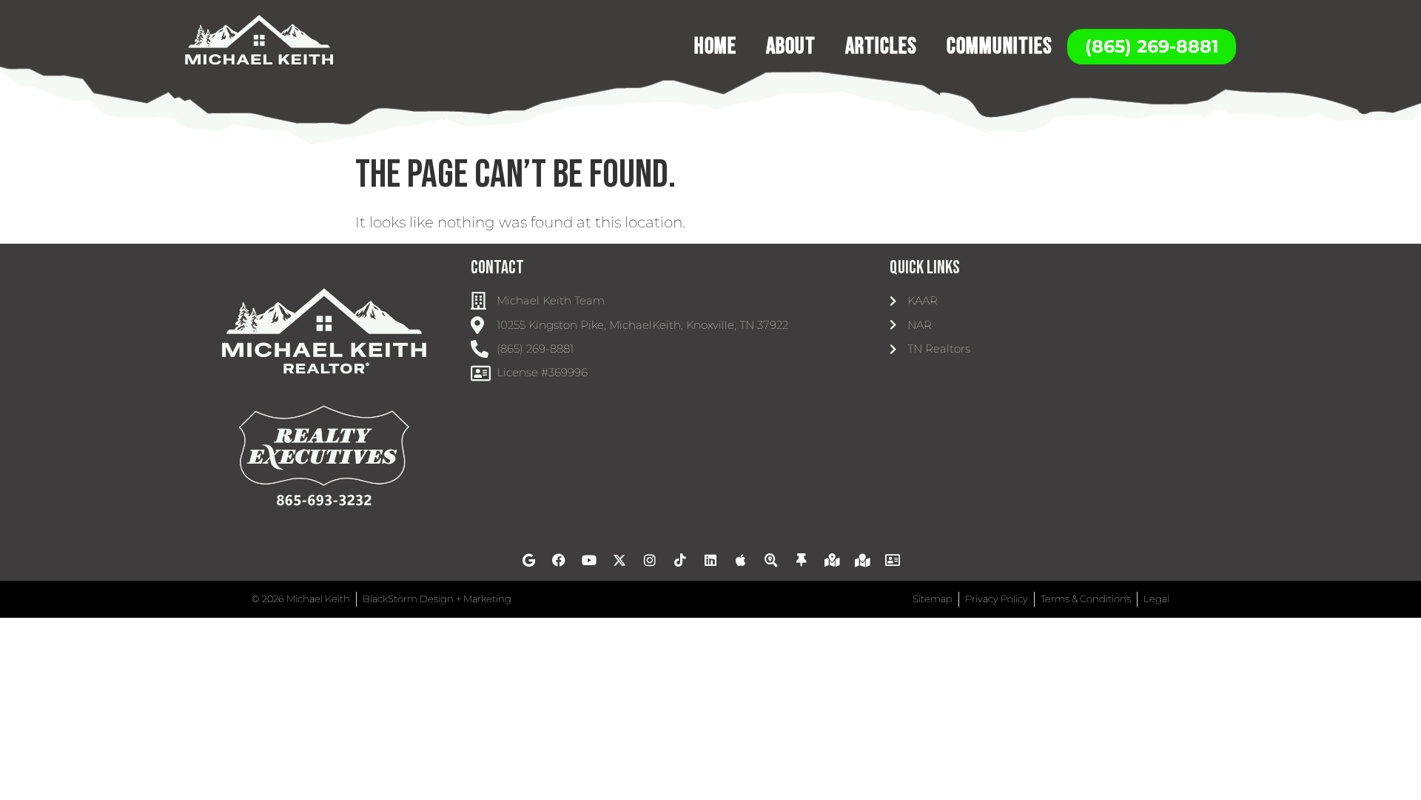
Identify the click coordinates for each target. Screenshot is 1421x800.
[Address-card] (892, 560)
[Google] (528, 560)
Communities (999, 46)
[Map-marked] (862, 560)
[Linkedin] (710, 560)
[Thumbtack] (801, 560)
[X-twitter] (619, 560)
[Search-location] (771, 560)
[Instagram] (649, 560)
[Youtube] (589, 560)
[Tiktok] (680, 560)
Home (715, 46)
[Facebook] (558, 560)
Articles (881, 46)
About (791, 46)
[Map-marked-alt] (832, 560)
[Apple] (741, 560)
